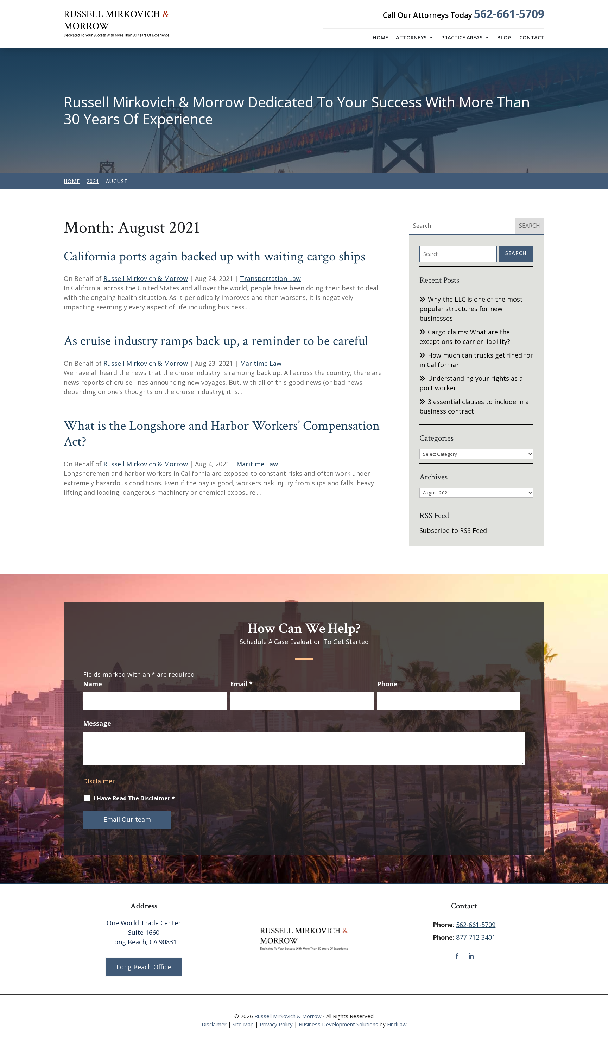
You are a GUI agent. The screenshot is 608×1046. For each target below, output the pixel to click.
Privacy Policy (276, 1024)
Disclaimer (99, 781)
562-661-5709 (509, 13)
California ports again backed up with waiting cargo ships (214, 256)
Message (97, 723)
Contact (531, 38)
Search (516, 253)
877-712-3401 (475, 937)
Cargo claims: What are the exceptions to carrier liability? (464, 337)
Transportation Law (270, 278)
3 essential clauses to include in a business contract (474, 406)
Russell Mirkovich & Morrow (145, 278)
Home (380, 38)
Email (241, 684)
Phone (387, 684)
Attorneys (411, 38)
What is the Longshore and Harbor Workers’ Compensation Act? (222, 433)
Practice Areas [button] (461, 38)
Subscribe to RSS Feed (453, 530)
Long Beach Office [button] (143, 967)
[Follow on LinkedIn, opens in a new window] (471, 956)
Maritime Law (260, 363)
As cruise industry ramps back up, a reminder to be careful (216, 340)
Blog (504, 38)
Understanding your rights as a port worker (471, 383)
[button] (601, 995)
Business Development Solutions (338, 1024)
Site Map (243, 1024)
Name (92, 684)
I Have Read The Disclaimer (134, 798)
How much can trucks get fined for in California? (476, 360)
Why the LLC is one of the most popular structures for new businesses (471, 308)
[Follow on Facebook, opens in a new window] (457, 956)
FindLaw (397, 1024)
